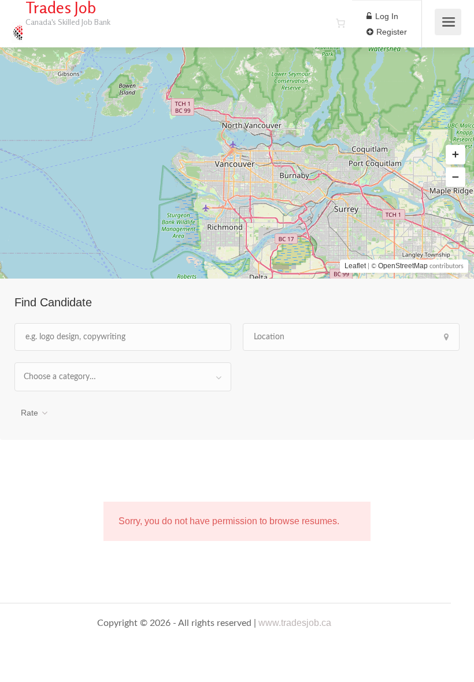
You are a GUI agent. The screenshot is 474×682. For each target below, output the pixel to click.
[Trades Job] (17, 26)
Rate (29, 412)
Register (390, 31)
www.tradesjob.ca (294, 623)
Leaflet (355, 266)
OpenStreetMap (403, 266)
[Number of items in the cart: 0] (340, 23)
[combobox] (122, 376)
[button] (455, 155)
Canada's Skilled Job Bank (67, 22)
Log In (385, 16)
